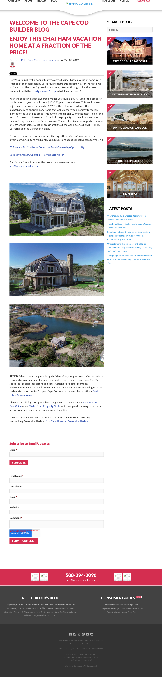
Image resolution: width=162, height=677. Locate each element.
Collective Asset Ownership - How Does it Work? (36, 154)
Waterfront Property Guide (44, 406)
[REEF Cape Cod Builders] (81, 1)
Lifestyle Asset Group (44, 91)
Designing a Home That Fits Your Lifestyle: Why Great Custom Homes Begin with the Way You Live (129, 259)
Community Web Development (85, 666)
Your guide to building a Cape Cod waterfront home (121, 608)
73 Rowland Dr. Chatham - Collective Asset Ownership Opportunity (46, 147)
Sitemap (89, 644)
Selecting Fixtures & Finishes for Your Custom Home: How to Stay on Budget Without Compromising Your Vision (128, 236)
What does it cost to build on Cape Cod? (121, 604)
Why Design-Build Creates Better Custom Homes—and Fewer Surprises (40, 604)
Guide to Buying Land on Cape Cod (121, 612)
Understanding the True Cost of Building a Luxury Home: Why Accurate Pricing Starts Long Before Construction (129, 247)
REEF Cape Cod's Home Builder (38, 59)
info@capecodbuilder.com (23, 165)
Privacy (73, 644)
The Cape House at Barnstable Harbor (67, 421)
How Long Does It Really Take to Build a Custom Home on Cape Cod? (40, 608)
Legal (81, 644)
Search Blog (119, 22)
